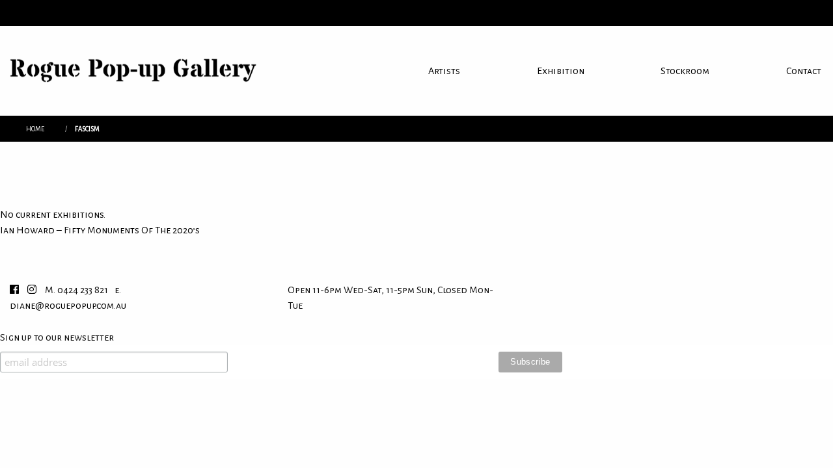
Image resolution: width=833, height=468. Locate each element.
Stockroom (685, 71)
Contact (803, 71)
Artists (444, 71)
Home (35, 129)
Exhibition (560, 71)
